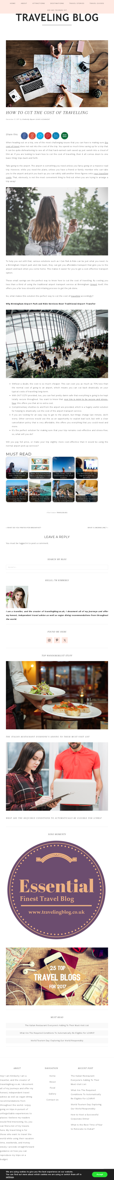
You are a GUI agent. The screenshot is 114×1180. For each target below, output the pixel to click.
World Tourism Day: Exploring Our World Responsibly (57, 1040)
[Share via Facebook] (24, 138)
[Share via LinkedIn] (55, 138)
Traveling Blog (57, 19)
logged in (23, 543)
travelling (75, 296)
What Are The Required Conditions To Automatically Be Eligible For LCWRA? (54, 818)
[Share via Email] (64, 138)
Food (52, 1088)
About (52, 1082)
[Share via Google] (32, 138)
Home (52, 1076)
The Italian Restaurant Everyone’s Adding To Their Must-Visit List (48, 737)
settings (10, 1177)
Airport (93, 284)
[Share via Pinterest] (48, 138)
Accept (99, 1174)
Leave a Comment (42, 119)
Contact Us (52, 1099)
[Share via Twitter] (40, 138)
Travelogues (62, 512)
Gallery (52, 1094)
